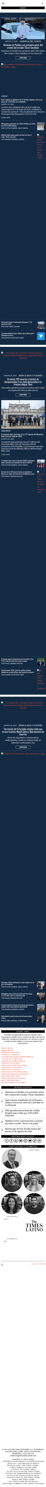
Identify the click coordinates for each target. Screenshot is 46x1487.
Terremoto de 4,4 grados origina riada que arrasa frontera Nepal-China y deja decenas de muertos (23, 732)
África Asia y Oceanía (30, 375)
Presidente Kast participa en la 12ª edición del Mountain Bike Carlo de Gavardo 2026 (22, 435)
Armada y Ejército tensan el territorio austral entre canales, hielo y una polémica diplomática (17, 1006)
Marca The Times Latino (10, 1076)
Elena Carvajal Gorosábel (16, 1021)
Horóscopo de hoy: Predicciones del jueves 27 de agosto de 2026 (16, 323)
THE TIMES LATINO (12, 326)
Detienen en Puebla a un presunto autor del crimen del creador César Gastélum (23, 46)
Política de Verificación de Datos (13, 1078)
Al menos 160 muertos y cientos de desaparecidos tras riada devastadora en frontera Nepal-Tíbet (23, 382)
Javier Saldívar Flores (14, 338)
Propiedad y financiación (10, 1052)
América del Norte (30, 41)
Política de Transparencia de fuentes (15, 1074)
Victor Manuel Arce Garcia (16, 128)
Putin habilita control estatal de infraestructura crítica (16, 1017)
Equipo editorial (7, 1050)
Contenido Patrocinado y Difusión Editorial (17, 1057)
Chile (4, 96)
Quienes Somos (7, 1048)
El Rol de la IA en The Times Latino (14, 1072)
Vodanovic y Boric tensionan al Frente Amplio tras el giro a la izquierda (17, 983)
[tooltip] (7, 1141)
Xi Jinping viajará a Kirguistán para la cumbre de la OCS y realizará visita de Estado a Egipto (17, 660)
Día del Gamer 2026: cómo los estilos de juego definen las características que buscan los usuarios (17, 671)
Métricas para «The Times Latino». (14, 1065)
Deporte (6, 431)
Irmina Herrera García (14, 139)
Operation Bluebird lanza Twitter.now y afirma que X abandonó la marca (17, 334)
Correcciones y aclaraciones (11, 1059)
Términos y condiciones (10, 1054)
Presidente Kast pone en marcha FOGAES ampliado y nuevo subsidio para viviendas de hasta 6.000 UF (18, 461)
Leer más (23, 58)
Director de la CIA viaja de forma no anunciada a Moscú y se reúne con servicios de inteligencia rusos (17, 473)
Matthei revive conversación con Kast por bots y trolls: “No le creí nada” (16, 136)
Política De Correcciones (10, 1063)
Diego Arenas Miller (14, 476)
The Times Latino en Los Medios (13, 1082)
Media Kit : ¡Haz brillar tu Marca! (13, 1061)
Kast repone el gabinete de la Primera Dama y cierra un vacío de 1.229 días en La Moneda (21, 101)
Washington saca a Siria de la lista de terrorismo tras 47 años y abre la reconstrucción (16, 994)
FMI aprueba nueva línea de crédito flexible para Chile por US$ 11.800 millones (18, 124)
